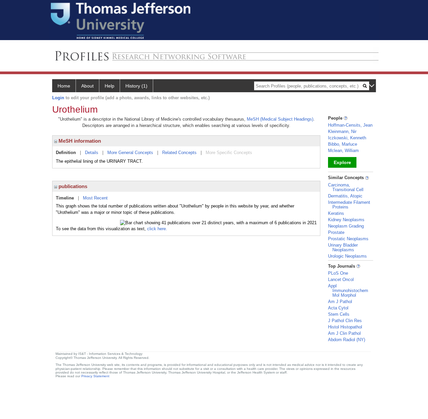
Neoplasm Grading (346, 226)
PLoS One (338, 273)
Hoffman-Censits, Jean (350, 125)
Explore (342, 162)
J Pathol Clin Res (345, 320)
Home (64, 86)
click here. (157, 228)
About (87, 86)
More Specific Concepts (229, 152)
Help (109, 86)
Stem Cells (338, 314)
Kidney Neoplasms (346, 219)
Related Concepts (179, 152)
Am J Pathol (340, 301)
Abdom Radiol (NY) (346, 339)
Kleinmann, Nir (342, 131)
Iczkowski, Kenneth (347, 137)
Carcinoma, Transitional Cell (345, 187)
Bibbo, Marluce (342, 144)
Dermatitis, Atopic (345, 195)
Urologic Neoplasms (347, 256)
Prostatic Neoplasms (348, 238)
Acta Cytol (338, 307)
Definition (66, 152)
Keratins (336, 213)
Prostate (336, 232)
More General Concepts (130, 152)
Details (91, 152)
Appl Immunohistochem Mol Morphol (348, 290)
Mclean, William (343, 150)
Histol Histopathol (345, 326)
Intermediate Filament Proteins (349, 205)
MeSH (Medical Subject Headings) (280, 119)
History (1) (136, 86)
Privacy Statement (95, 376)
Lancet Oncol (341, 279)
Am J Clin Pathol (344, 333)
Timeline (65, 197)
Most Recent (95, 197)
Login (58, 97)
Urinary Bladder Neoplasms (343, 247)
